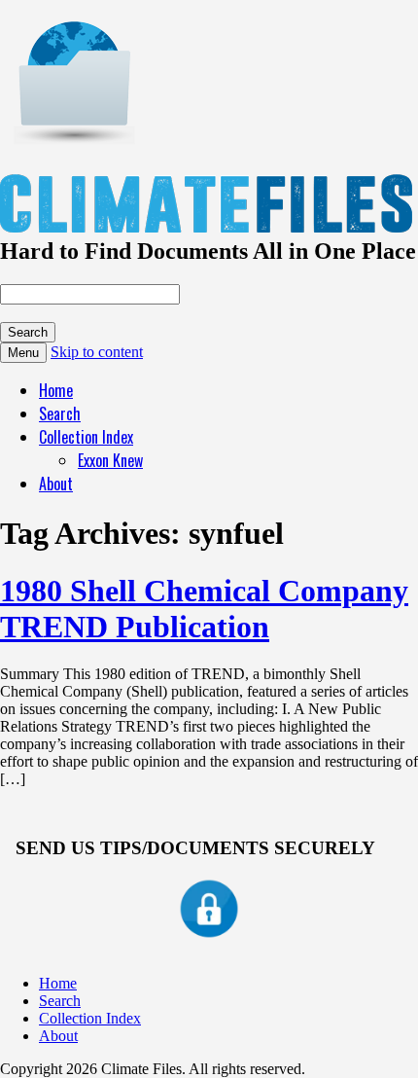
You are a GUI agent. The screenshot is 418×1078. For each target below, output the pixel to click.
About (56, 483)
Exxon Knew (110, 460)
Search (60, 413)
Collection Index (86, 437)
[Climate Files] (73, 134)
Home (56, 390)
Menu (23, 352)
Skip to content (97, 351)
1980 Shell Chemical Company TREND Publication (204, 608)
